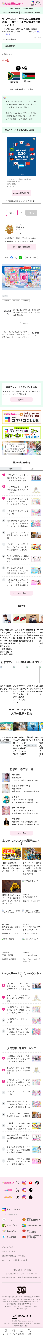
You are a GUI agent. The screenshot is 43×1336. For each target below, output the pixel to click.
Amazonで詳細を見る (21, 193)
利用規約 (27, 1270)
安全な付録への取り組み (32, 1277)
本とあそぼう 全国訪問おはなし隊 (14, 1260)
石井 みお (12, 39)
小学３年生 (25, 300)
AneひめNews (15, 9)
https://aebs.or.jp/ (22, 1309)
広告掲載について (12, 1273)
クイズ (5, 296)
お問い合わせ (17, 1270)
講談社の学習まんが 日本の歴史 (13, 1256)
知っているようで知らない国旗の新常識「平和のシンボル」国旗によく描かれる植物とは (26, 312)
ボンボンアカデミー (9, 1247)
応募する (21, 399)
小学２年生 (16, 300)
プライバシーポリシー (29, 1273)
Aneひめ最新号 (27, 9)
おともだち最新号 (27, 12)
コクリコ (18, 756)
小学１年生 (6, 300)
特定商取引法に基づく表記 (12, 1277)
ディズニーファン (8, 1251)
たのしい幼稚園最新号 (11, 12)
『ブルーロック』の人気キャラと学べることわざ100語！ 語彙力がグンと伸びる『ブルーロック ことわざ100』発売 (16, 334)
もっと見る (21, 593)
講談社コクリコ (5, 742)
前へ (11, 213)
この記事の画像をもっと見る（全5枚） (21, 201)
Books (37, 12)
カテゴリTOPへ (21, 323)
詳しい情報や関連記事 (21, 247)
